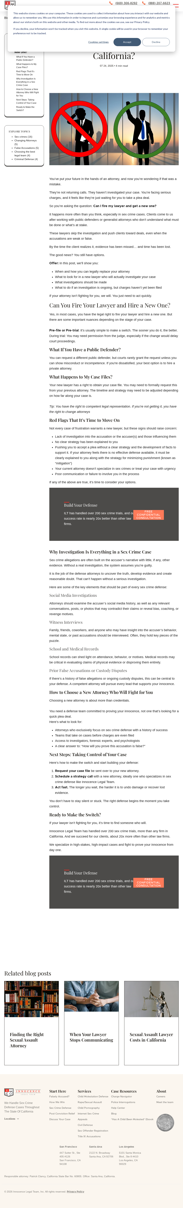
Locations (11, 1118)
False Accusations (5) (26, 147)
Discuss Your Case (59, 1119)
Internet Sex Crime (88, 1113)
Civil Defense (85, 1125)
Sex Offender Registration (93, 1131)
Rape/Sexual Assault (90, 1102)
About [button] (161, 1091)
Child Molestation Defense (93, 1096)
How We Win (57, 1102)
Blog (114, 1113)
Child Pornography (89, 1108)
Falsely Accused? (59, 1096)
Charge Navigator (121, 1096)
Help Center (118, 1108)
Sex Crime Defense (60, 1108)
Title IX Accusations (89, 1136)
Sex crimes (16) (23, 136)
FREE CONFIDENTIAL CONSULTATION (148, 514)
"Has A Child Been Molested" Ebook (132, 1119)
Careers (160, 1096)
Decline (156, 41)
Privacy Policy (75, 1192)
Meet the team (164, 1102)
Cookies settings (98, 41)
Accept (127, 41)
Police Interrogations (123, 1102)
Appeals (82, 1119)
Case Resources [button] (124, 1091)
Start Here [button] (57, 1091)
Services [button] (84, 1091)
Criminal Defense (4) (26, 159)
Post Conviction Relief (62, 1113)
